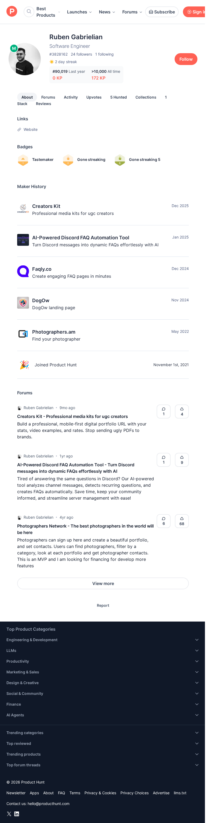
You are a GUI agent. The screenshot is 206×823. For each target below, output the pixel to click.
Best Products (45, 12)
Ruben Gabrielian (38, 407)
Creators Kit (46, 206)
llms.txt (180, 792)
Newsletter (15, 792)
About (27, 97)
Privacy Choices (134, 792)
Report (103, 605)
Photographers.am (53, 332)
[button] (19, 407)
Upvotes (94, 97)
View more (103, 583)
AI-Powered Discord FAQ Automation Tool (80, 237)
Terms (74, 792)
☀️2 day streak (63, 61)
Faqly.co (42, 269)
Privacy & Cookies (100, 792)
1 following (104, 54)
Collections (145, 97)
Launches (77, 12)
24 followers (81, 54)
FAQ (61, 792)
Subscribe (164, 12)
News (105, 12)
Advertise (161, 792)
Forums (130, 12)
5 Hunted (118, 97)
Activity (71, 97)
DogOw (40, 300)
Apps (34, 792)
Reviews (43, 103)
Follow (186, 59)
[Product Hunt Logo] (11, 11)
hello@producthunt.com (48, 803)
